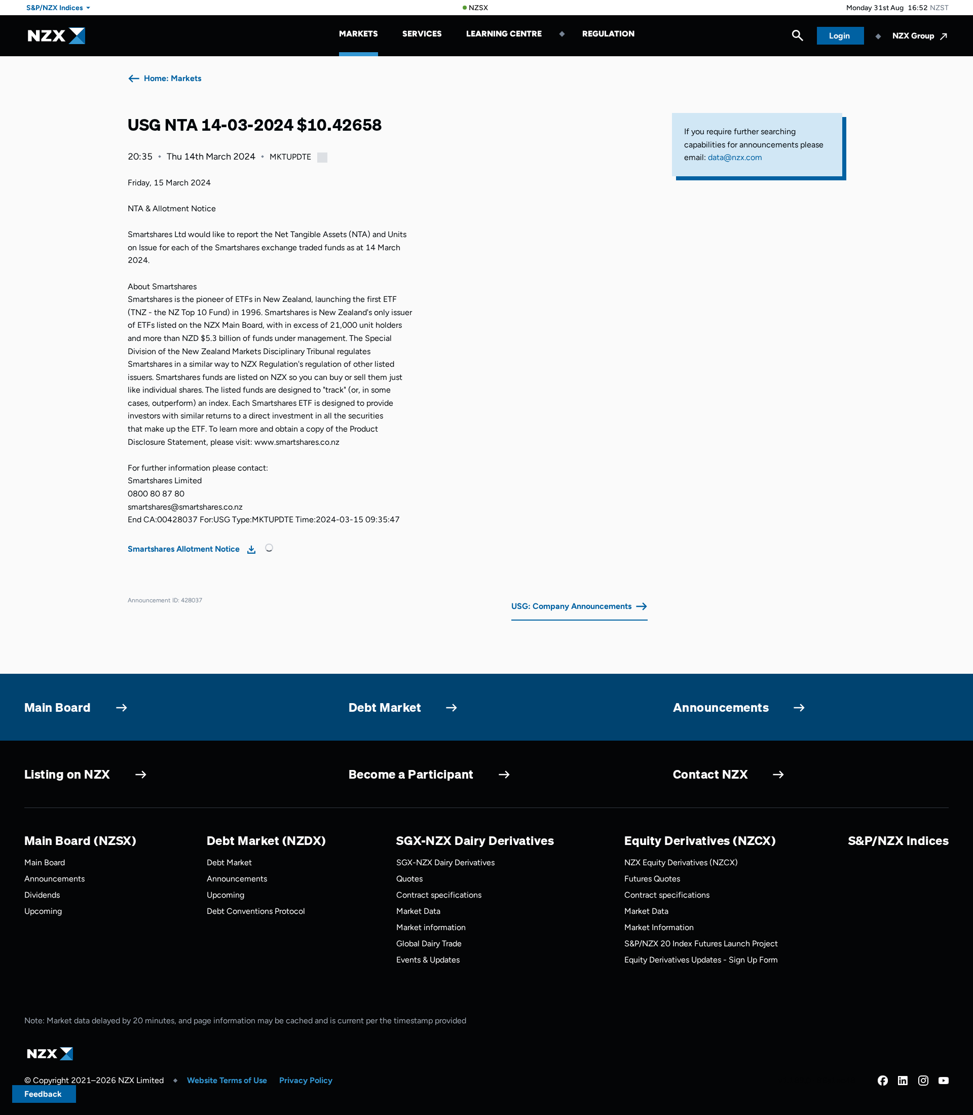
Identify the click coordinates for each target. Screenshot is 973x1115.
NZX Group (913, 36)
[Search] (798, 38)
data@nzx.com (735, 157)
